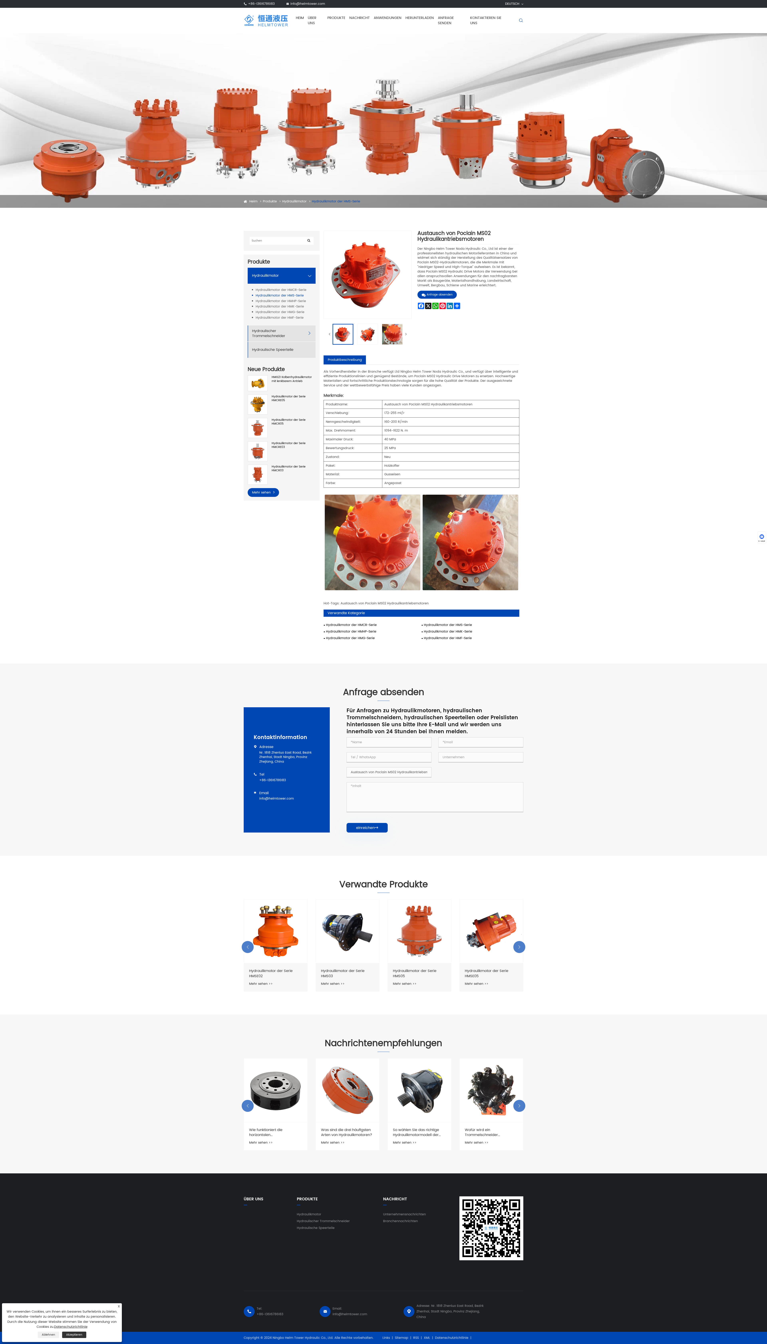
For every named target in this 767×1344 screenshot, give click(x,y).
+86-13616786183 (261, 3)
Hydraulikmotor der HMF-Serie (280, 318)
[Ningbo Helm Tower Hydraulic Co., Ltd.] (266, 20)
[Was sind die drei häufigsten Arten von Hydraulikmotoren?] (275, 1090)
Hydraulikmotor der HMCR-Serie (281, 290)
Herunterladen (419, 18)
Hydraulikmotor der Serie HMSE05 (414, 973)
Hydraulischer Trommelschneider (268, 333)
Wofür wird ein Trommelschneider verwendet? (409, 1132)
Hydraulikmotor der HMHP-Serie (281, 301)
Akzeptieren (74, 1334)
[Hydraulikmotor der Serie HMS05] (347, 931)
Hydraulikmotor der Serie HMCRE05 (289, 398)
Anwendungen (387, 18)
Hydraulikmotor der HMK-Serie (280, 306)
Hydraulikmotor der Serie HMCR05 (289, 422)
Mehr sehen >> (261, 983)
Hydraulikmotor (294, 201)
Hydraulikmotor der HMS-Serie (336, 201)
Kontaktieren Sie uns (485, 20)
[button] (248, 947)
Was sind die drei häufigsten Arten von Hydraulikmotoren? (274, 1132)
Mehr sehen (262, 492)
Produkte (336, 18)
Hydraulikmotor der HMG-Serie (280, 312)
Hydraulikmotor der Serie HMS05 (343, 973)
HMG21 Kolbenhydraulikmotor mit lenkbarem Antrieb (292, 379)
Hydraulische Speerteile (272, 349)
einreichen (367, 828)
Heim (300, 18)
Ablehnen (48, 1334)
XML (427, 1337)
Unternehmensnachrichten (404, 1214)
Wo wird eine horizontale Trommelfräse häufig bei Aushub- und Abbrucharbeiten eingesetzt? (490, 1132)
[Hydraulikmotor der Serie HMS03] (275, 931)
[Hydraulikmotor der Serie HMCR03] (257, 474)
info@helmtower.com (307, 3)
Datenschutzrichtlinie (451, 1337)
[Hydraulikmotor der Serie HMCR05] (257, 428)
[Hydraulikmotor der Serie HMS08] (491, 931)
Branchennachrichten (400, 1221)
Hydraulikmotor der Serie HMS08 (486, 973)
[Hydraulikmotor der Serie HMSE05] (419, 931)
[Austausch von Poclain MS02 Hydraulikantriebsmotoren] (343, 334)
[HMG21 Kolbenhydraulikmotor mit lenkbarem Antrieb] (257, 383)
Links (386, 1337)
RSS (416, 1337)
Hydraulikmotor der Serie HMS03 (271, 973)
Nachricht (359, 18)
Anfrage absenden (440, 294)
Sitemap (401, 1337)
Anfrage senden (446, 20)
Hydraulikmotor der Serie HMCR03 (289, 469)
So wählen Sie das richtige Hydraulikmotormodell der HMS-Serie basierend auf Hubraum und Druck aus (344, 1132)
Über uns (312, 20)
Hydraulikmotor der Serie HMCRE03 (289, 445)
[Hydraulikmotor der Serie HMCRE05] (257, 404)
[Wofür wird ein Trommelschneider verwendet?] (419, 1090)
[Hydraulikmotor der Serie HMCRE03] (257, 451)
